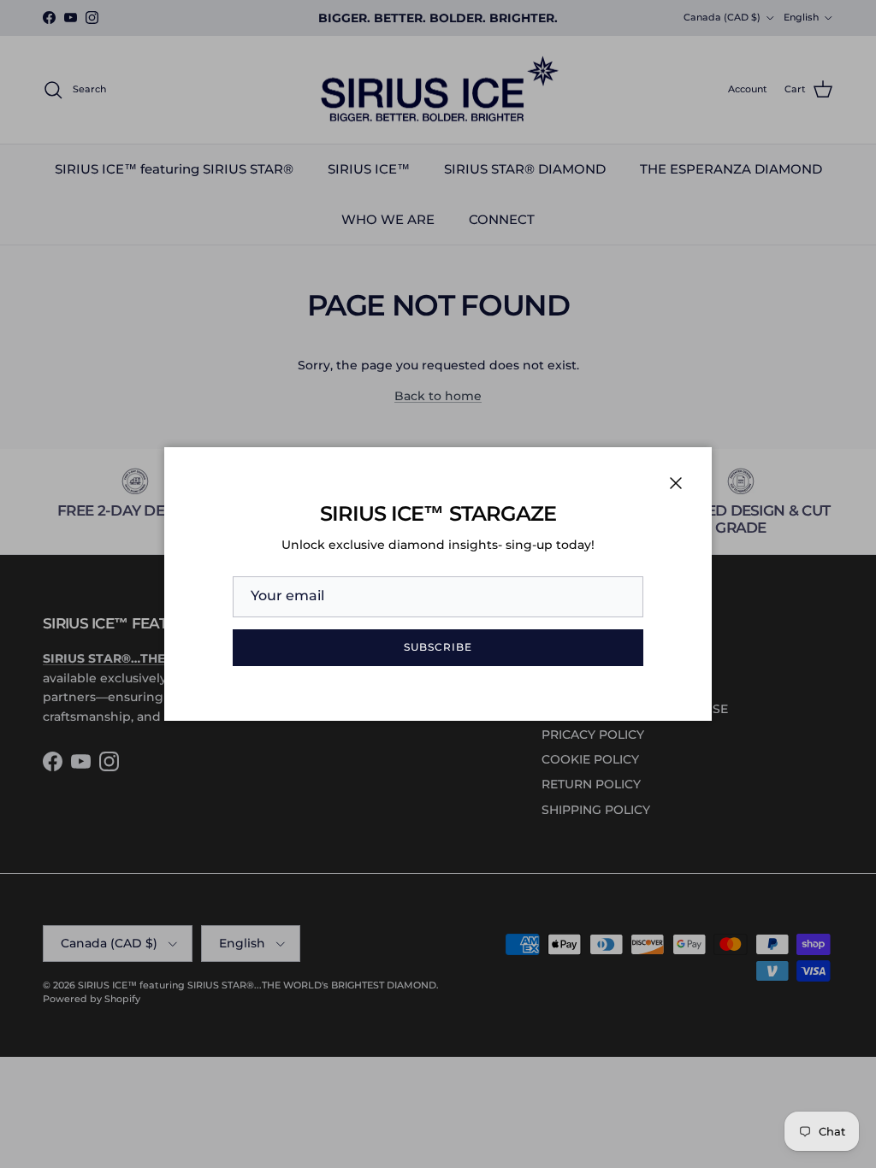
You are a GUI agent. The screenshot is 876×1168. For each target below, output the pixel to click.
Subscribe (438, 646)
